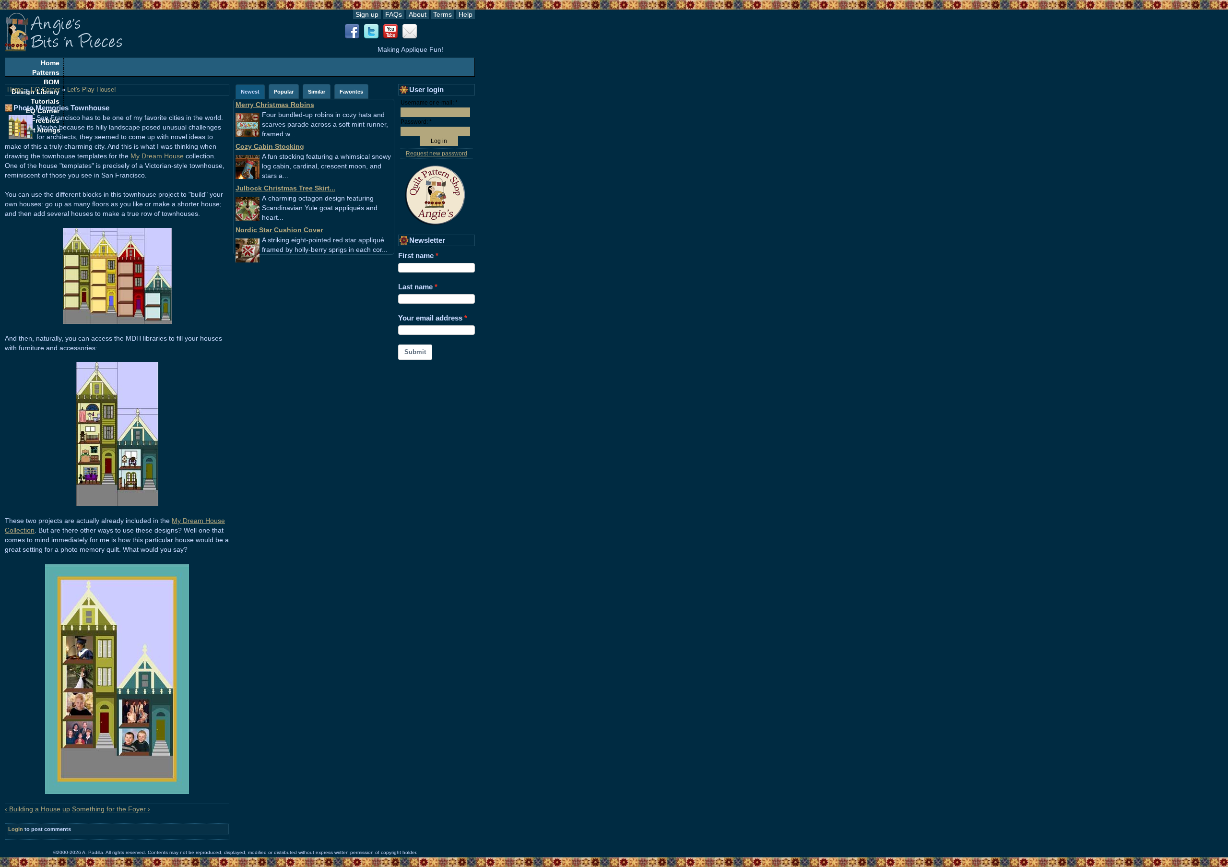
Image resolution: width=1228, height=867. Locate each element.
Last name (415, 287)
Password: (416, 122)
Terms (442, 14)
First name (416, 255)
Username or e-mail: (429, 102)
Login (15, 829)
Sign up (366, 14)
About (417, 14)
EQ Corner (45, 89)
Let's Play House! (91, 89)
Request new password (436, 153)
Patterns (45, 72)
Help (465, 14)
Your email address (430, 318)
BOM (51, 82)
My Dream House (157, 156)
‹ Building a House (32, 809)
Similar (316, 92)
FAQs (393, 14)
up (66, 809)
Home (50, 63)
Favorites (351, 92)
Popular (284, 92)
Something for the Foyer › (111, 809)
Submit (415, 352)
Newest (250, 92)
